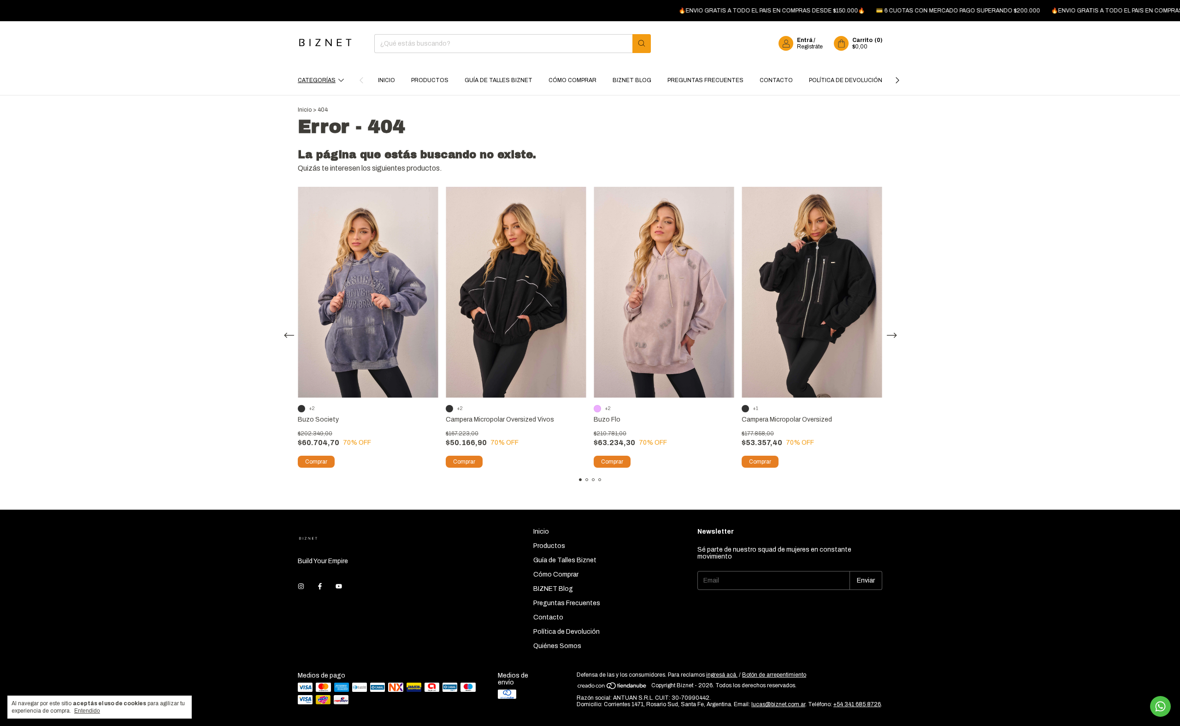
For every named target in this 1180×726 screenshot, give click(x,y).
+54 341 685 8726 (857, 704)
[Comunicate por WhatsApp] (1160, 706)
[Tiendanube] (612, 687)
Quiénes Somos (557, 646)
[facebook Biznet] (320, 586)
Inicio (386, 80)
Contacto (776, 80)
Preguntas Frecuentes (705, 80)
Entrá (805, 40)
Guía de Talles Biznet (498, 80)
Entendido (87, 711)
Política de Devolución (845, 80)
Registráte (810, 46)
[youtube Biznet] (339, 586)
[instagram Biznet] (301, 586)
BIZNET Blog (632, 80)
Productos (429, 80)
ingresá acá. (722, 675)
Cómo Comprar (572, 80)
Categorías (317, 80)
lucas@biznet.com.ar (778, 704)
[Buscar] (641, 43)
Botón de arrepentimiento (774, 675)
